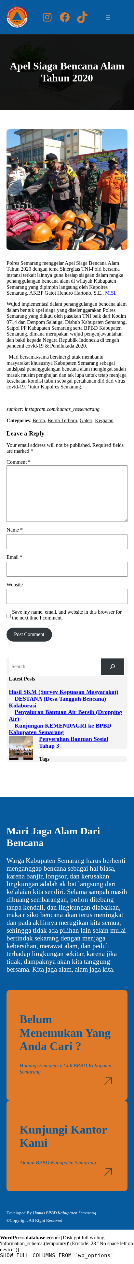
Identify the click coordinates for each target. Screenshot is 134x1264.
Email (14, 557)
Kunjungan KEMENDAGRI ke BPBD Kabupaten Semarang (60, 729)
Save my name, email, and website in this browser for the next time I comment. (67, 614)
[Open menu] (108, 17)
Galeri (86, 420)
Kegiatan (104, 420)
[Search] (112, 666)
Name (15, 530)
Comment (19, 462)
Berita (39, 420)
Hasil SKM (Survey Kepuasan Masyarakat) (63, 692)
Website (15, 584)
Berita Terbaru (62, 420)
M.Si (110, 293)
